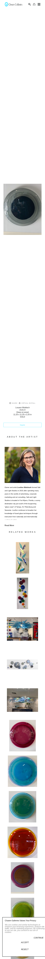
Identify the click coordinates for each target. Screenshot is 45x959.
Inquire (22, 425)
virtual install (28, 403)
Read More (9, 525)
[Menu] (39, 4)
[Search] (29, 4)
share (14, 403)
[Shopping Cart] (34, 4)
